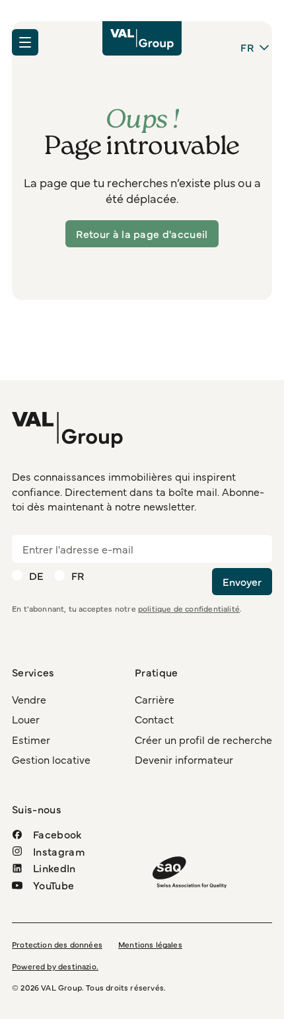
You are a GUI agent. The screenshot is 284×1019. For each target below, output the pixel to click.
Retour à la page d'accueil (141, 233)
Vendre (29, 699)
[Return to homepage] (142, 38)
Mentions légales (150, 944)
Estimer (31, 739)
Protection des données (57, 944)
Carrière (154, 699)
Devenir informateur (184, 759)
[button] (25, 42)
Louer (26, 719)
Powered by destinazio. (55, 966)
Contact (154, 719)
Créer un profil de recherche (203, 739)
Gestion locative (51, 759)
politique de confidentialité (189, 608)
